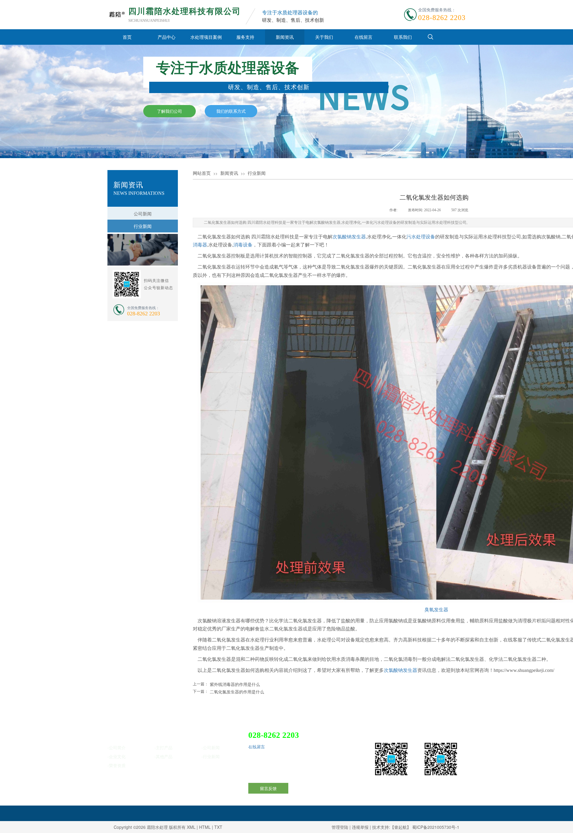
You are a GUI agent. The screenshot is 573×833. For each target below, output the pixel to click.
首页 (127, 37)
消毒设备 (242, 244)
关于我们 (324, 37)
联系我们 (403, 37)
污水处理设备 (420, 236)
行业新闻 (257, 173)
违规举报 (360, 827)
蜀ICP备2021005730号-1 (435, 827)
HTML (205, 827)
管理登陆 (340, 827)
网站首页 (202, 173)
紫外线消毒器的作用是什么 (235, 684)
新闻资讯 (285, 37)
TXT (218, 827)
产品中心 (166, 37)
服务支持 (245, 37)
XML (191, 827)
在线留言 (363, 37)
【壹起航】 (400, 827)
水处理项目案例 (206, 37)
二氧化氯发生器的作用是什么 (237, 692)
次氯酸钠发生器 (349, 236)
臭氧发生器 (436, 609)
